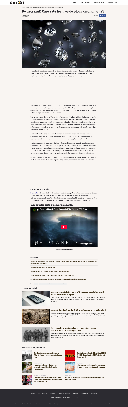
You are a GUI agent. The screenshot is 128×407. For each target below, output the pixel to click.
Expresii (75, 393)
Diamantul (34, 193)
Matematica (84, 393)
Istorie (33, 393)
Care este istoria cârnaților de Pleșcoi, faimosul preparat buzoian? (78, 310)
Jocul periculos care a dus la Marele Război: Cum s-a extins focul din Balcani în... (48, 355)
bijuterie (36, 283)
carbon (40, 283)
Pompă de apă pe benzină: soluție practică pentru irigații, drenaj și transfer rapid (45, 367)
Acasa (23, 7)
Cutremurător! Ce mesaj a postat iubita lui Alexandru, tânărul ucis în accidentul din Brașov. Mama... (48, 379)
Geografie (52, 393)
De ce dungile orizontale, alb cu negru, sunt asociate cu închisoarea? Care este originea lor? (73, 329)
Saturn (55, 283)
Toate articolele (85, 2)
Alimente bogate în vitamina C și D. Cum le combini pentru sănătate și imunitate (91, 366)
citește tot (54, 301)
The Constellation (62, 283)
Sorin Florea (25, 15)
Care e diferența (42, 393)
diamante (46, 283)
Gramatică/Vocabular (64, 393)
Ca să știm (29, 7)
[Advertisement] (64, 91)
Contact (110, 2)
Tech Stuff (94, 393)
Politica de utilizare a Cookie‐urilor (60, 397)
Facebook (102, 15)
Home (74, 2)
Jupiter (51, 283)
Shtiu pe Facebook (99, 2)
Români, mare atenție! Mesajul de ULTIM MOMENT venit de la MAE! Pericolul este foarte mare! (91, 355)
